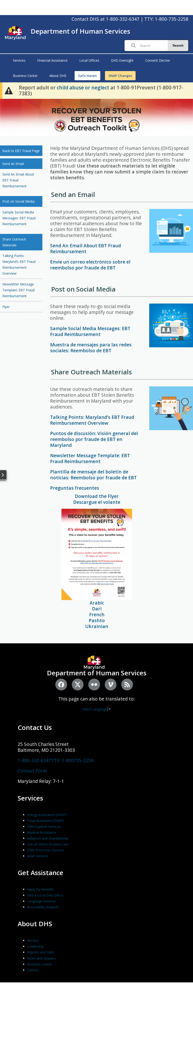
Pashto (97, 620)
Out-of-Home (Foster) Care (48, 844)
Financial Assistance (52, 60)
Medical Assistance (41, 832)
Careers (33, 970)
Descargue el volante (96, 502)
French (97, 614)
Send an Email (13, 163)
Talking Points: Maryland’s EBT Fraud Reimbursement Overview (19, 264)
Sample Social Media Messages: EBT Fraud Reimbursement (19, 218)
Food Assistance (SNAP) (45, 820)
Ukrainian (96, 626)
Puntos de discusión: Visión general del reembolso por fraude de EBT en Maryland (94, 439)
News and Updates (41, 958)
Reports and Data (40, 952)
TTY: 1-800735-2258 (72, 760)
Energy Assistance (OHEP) (47, 815)
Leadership (35, 946)
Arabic (97, 603)
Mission (33, 940)
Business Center (25, 75)
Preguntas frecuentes (74, 488)
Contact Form (32, 771)
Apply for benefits (40, 889)
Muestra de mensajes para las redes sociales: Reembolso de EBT (91, 347)
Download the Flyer (97, 496)
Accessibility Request (43, 907)
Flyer (6, 306)
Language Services (41, 901)
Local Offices (89, 60)
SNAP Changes (120, 75)
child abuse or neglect (83, 87)
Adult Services (37, 856)
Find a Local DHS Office (45, 895)
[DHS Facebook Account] (61, 684)
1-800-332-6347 (122, 19)
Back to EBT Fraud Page (21, 150)
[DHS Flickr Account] (94, 684)
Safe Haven (87, 75)
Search (178, 45)
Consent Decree (157, 60)
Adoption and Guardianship (47, 838)
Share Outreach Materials (14, 242)
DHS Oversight (122, 60)
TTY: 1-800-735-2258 (166, 19)
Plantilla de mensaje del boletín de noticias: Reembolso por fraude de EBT (93, 474)
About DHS (57, 75)
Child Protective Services (45, 850)
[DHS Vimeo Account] (111, 684)
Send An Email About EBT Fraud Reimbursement (18, 180)
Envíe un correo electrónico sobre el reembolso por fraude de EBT (90, 265)
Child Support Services (44, 826)
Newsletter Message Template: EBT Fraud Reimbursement (18, 290)
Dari (97, 608)
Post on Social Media (18, 201)
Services (19, 60)
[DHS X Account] (78, 684)
